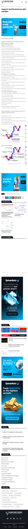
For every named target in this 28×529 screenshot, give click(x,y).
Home (2, 6)
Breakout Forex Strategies (14, 462)
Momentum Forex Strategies (14, 467)
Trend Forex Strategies (14, 479)
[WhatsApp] (16, 198)
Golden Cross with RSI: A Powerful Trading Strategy (12, 443)
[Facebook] (6, 198)
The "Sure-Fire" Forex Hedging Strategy (6, 231)
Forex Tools (14, 465)
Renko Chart (14, 471)
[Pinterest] (12, 198)
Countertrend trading (14, 351)
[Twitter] (9, 198)
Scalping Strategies (14, 473)
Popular (6, 335)
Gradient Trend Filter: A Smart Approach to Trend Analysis (13, 437)
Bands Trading (14, 458)
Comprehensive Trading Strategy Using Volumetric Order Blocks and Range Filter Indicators (12, 450)
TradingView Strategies (14, 477)
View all (25, 201)
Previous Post (5, 272)
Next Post (23, 272)
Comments (22, 335)
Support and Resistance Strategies (13, 6)
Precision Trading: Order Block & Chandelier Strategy (6, 215)
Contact (15, 526)
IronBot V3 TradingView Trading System (12, 432)
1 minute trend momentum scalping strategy (17, 339)
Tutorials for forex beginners (14, 481)
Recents (14, 335)
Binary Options (14, 459)
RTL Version (21, 526)
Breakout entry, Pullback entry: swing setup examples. (16, 345)
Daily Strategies (14, 463)
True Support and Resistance (19, 215)
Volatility (14, 483)
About (9, 526)
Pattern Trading (14, 469)
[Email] (19, 198)
